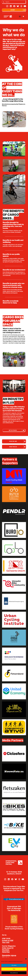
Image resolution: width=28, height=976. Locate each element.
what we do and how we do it (14, 44)
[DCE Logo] (14, 915)
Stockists (5, 950)
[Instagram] (7, 6)
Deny (14, 969)
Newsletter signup (9, 955)
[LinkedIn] (11, 6)
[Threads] (21, 6)
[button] (26, 959)
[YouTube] (25, 6)
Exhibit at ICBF (7, 940)
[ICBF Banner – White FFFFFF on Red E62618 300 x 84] (8, 15)
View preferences (14, 972)
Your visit (5, 942)
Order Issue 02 (7, 948)
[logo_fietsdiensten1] (14, 898)
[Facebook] (14, 6)
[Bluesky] (18, 6)
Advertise (6, 952)
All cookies (14, 965)
